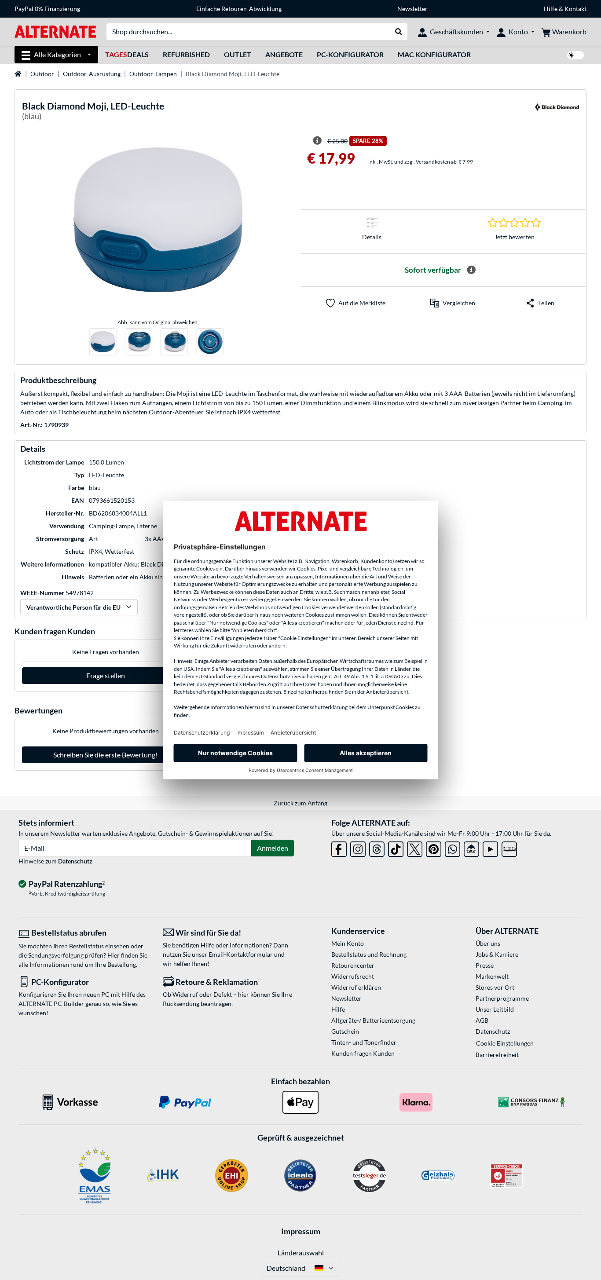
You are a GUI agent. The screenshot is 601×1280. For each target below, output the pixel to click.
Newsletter (412, 8)
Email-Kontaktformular (241, 954)
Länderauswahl (301, 1252)
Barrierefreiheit (497, 1054)
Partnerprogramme (502, 998)
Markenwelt (492, 976)
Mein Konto (347, 943)
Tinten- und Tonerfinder (363, 1042)
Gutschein (345, 1031)
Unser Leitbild (495, 1009)
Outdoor (42, 73)
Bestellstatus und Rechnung (369, 954)
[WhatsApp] (452, 847)
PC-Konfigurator (350, 54)
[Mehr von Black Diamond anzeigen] (557, 112)
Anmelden (272, 848)
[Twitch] (509, 847)
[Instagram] (358, 847)
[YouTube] (490, 847)
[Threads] (377, 847)
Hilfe (550, 8)
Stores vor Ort (495, 987)
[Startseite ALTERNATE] (55, 31)
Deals (127, 54)
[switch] (575, 55)
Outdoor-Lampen (153, 73)
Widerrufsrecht (352, 976)
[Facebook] (339, 847)
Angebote (284, 54)
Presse (485, 965)
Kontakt (575, 8)
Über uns (488, 943)
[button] (453, 303)
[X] (414, 847)
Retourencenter (352, 965)
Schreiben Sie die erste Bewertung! (105, 754)
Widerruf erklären (356, 987)
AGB (482, 1020)
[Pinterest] (433, 847)
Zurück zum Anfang (300, 803)
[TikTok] (395, 847)
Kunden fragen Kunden (363, 1053)
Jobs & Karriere (497, 954)
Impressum (300, 1231)
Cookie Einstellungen (505, 1043)
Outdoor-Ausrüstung (92, 73)
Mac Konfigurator (434, 54)
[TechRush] (471, 847)
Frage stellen (105, 675)
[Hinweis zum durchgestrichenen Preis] (317, 141)
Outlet (237, 54)
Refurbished (186, 54)
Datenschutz (75, 861)
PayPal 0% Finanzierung (47, 8)
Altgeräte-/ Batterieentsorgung (373, 1020)
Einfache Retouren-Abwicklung (239, 8)
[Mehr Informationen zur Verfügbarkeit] (471, 270)
